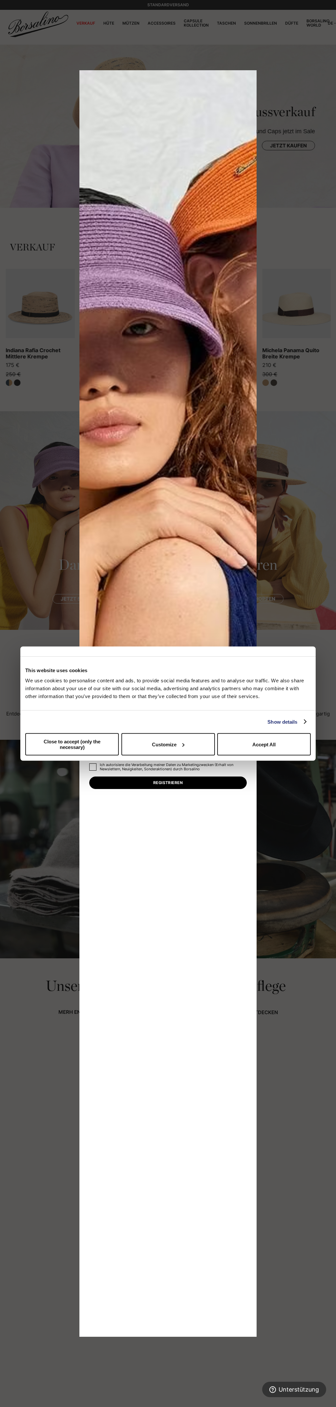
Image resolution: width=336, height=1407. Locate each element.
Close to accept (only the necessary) (72, 744)
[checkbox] (92, 767)
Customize (164, 744)
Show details (282, 721)
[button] (249, 77)
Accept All (264, 744)
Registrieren (168, 782)
